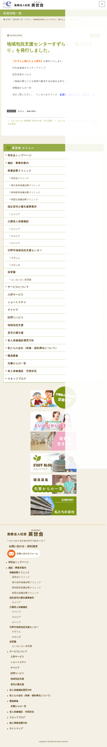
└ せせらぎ (14, 265)
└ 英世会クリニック (19, 178)
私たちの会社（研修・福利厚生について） (33, 348)
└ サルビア (14, 236)
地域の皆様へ (32, 111)
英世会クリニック (21, 577)
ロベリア (16, 622)
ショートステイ (17, 302)
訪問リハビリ (16, 317)
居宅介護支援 (16, 332)
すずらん (21, 111)
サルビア (16, 617)
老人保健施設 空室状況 (22, 371)
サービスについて (18, 286)
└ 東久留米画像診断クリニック (24, 185)
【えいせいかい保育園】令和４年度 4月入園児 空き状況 (30, 122)
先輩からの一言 (17, 363)
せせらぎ (16, 637)
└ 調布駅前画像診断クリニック (24, 192)
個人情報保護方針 (18, 723)
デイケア (13, 309)
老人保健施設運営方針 (21, 340)
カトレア (16, 611)
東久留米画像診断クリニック (26, 582)
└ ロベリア (14, 243)
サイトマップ (16, 728)
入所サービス (16, 294)
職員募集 (13, 355)
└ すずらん (14, 258)
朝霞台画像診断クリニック (25, 593)
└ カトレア (14, 229)
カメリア (16, 602)
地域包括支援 (16, 325)
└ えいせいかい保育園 (20, 280)
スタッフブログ (17, 378)
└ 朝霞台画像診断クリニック (23, 199)
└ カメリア (14, 214)
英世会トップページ (19, 155)
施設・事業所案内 (18, 163)
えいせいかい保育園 (22, 646)
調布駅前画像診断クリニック (26, 587)
